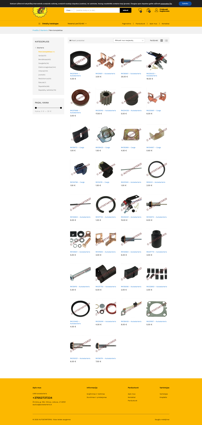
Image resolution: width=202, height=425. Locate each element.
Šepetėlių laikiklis (45, 90)
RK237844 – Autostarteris (75, 75)
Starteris (40, 48)
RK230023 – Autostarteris (151, 75)
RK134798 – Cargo (77, 182)
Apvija (40, 55)
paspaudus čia (166, 4)
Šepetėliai (42, 86)
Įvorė (40, 75)
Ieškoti (125, 10)
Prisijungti (164, 9)
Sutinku (185, 3)
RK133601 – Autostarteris (80, 252)
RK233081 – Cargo (153, 110)
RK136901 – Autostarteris (131, 73)
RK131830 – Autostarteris (105, 252)
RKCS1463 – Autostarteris (75, 322)
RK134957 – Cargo (153, 147)
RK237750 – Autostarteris (106, 287)
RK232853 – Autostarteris (156, 287)
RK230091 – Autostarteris (106, 321)
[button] (75, 70)
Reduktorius (43, 79)
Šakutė (41, 82)
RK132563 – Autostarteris (131, 252)
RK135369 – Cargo (128, 147)
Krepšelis (163, 397)
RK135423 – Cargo (103, 147)
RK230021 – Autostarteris (131, 217)
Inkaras (41, 71)
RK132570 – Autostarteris (156, 217)
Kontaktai (165, 24)
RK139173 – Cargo (77, 147)
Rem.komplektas (45, 52)
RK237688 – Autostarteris (75, 112)
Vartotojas (164, 394)
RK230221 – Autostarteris (80, 358)
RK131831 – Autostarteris (105, 73)
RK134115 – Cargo (102, 182)
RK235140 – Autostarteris (106, 110)
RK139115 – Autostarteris (80, 287)
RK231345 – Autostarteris (131, 182)
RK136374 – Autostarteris (106, 358)
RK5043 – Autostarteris (155, 182)
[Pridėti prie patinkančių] (85, 70)
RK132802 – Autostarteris (80, 217)
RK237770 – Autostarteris (156, 252)
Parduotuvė (140, 24)
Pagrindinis (126, 24)
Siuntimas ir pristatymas (97, 397)
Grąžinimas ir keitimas (96, 394)
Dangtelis (42, 63)
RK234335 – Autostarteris (131, 110)
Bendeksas (42, 59)
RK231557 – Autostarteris (156, 321)
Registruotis (164, 11)
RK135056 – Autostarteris (131, 287)
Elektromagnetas (45, 67)
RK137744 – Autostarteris (106, 217)
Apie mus (153, 24)
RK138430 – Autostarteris (131, 321)
